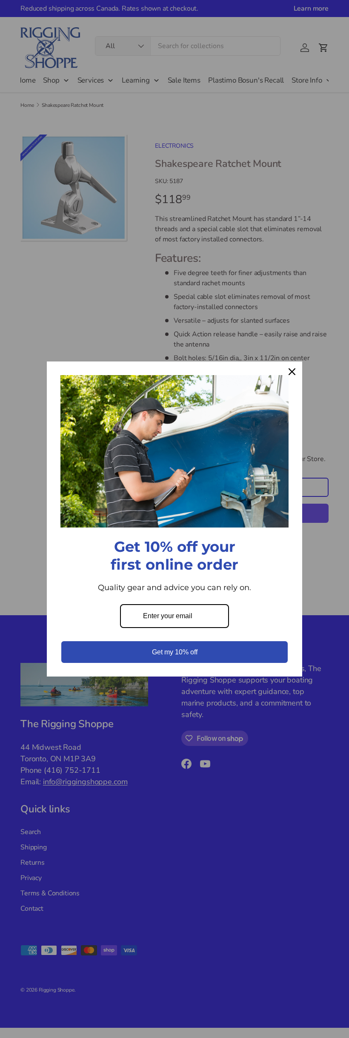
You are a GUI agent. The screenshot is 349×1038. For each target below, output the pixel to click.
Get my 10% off (174, 652)
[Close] (292, 371)
